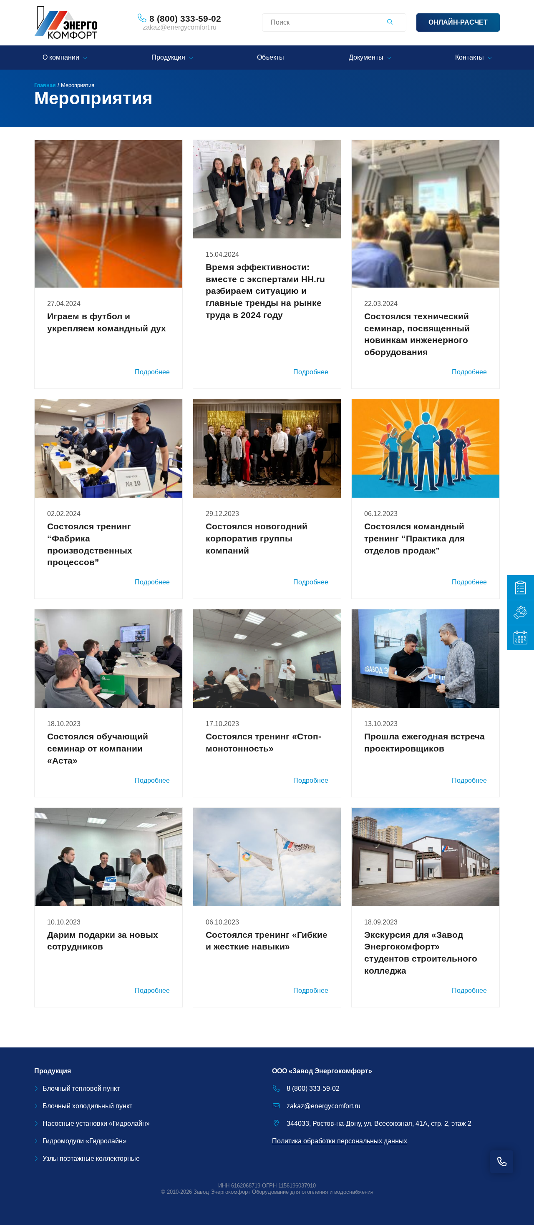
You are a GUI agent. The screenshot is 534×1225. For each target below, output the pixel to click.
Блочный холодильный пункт (87, 1106)
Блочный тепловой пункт (81, 1088)
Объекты (270, 57)
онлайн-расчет (458, 22)
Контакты (469, 57)
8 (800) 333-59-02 (313, 1088)
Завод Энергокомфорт (222, 1192)
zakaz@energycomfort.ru (180, 27)
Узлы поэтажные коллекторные (91, 1158)
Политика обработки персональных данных (339, 1141)
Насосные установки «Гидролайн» (96, 1123)
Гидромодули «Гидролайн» (84, 1141)
